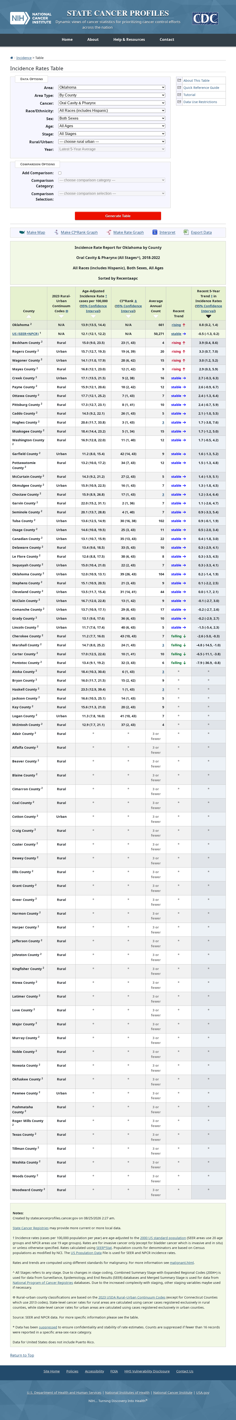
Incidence (24, 57)
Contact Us (184, 1371)
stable (176, 334)
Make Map (36, 232)
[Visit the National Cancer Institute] (30, 16)
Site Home (52, 1371)
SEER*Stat (104, 1248)
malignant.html (182, 1262)
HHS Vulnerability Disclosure (147, 1371)
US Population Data (86, 1253)
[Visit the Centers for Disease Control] (205, 16)
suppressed (48, 1327)
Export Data (201, 232)
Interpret (167, 232)
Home (67, 39)
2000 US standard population (163, 1238)
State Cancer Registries (31, 1228)
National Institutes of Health (127, 1392)
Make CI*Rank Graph (79, 232)
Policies (72, 1371)
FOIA (114, 1371)
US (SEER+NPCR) (25, 334)
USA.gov (202, 1392)
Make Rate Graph (128, 232)
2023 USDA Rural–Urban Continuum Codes (131, 1297)
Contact (167, 39)
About (93, 39)
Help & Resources (129, 39)
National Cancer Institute (172, 1392)
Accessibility (94, 1371)
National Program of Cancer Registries (43, 1282)
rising (176, 325)
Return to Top (22, 1355)
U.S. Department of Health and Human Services (64, 1392)
